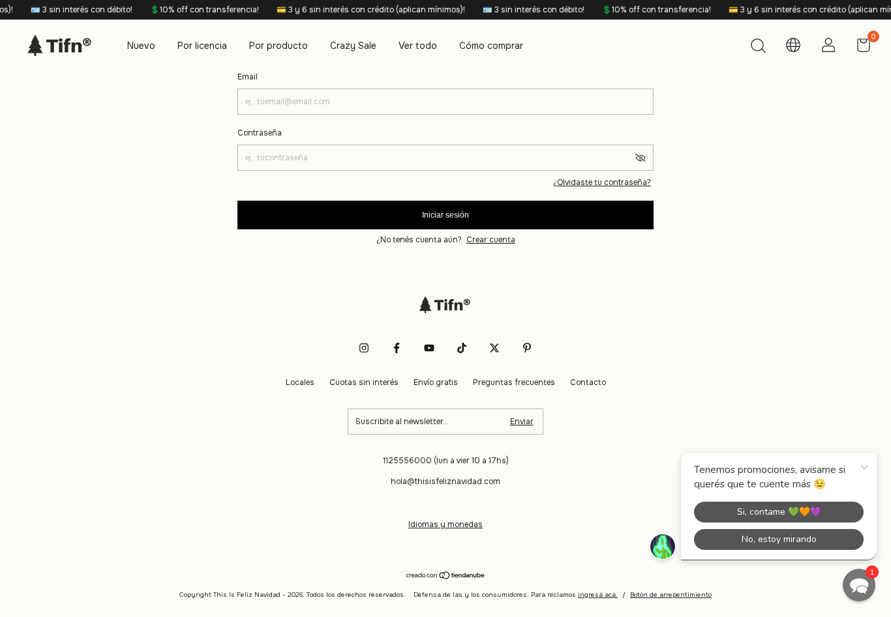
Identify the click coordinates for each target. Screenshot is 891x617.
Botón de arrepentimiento (671, 594)
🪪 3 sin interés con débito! (74, 10)
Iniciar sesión (445, 215)
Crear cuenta (490, 240)
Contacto (588, 382)
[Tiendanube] (446, 576)
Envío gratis (436, 382)
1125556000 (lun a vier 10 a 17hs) (446, 460)
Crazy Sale (353, 45)
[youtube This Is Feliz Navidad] (429, 348)
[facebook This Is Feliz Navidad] (396, 348)
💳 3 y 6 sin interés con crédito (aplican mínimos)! (363, 10)
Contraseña (259, 133)
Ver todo (418, 45)
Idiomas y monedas (445, 524)
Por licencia (202, 45)
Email (247, 77)
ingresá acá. (598, 594)
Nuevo (141, 45)
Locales (300, 382)
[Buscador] (758, 47)
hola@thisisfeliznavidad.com (445, 481)
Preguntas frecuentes (514, 382)
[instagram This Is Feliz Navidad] (364, 348)
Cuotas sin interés (364, 382)
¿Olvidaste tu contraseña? (602, 182)
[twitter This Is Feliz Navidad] (494, 348)
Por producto (278, 45)
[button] (859, 585)
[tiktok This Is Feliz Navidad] (462, 348)
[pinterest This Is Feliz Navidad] (527, 348)
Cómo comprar (491, 45)
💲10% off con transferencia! (197, 10)
